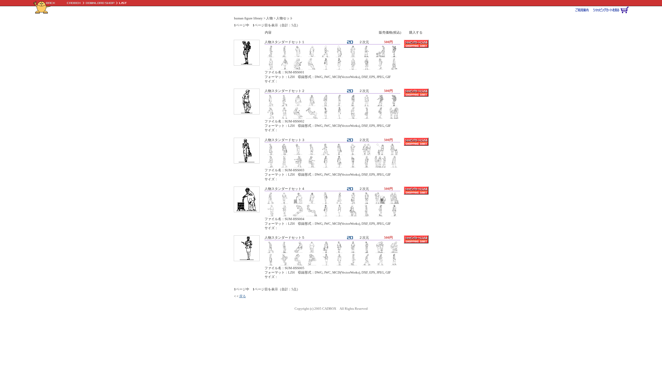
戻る (242, 296)
